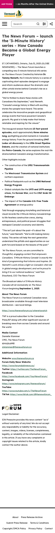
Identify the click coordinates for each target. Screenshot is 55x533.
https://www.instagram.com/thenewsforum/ (24, 383)
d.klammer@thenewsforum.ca (17, 347)
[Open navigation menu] (4, 23)
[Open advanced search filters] (44, 24)
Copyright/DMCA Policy (14, 528)
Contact (49, 528)
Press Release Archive (32, 517)
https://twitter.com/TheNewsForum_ (28, 369)
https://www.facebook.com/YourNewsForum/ (25, 376)
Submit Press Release (17, 523)
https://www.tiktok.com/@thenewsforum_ (31, 394)
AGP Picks (7, 4)
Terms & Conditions (39, 523)
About (15, 517)
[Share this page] (51, 23)
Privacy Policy (35, 528)
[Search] (38, 24)
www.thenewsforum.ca (23, 358)
